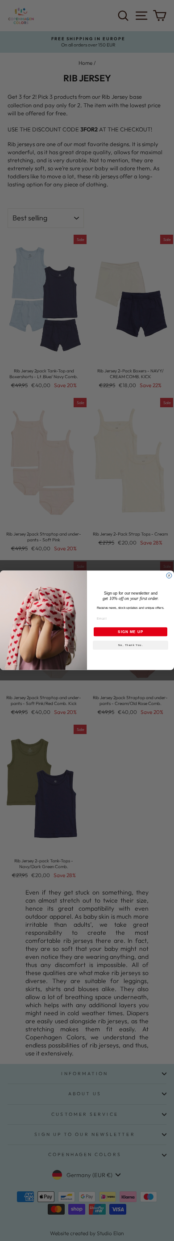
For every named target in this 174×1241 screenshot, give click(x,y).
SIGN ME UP (130, 632)
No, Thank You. (130, 645)
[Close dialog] (169, 575)
